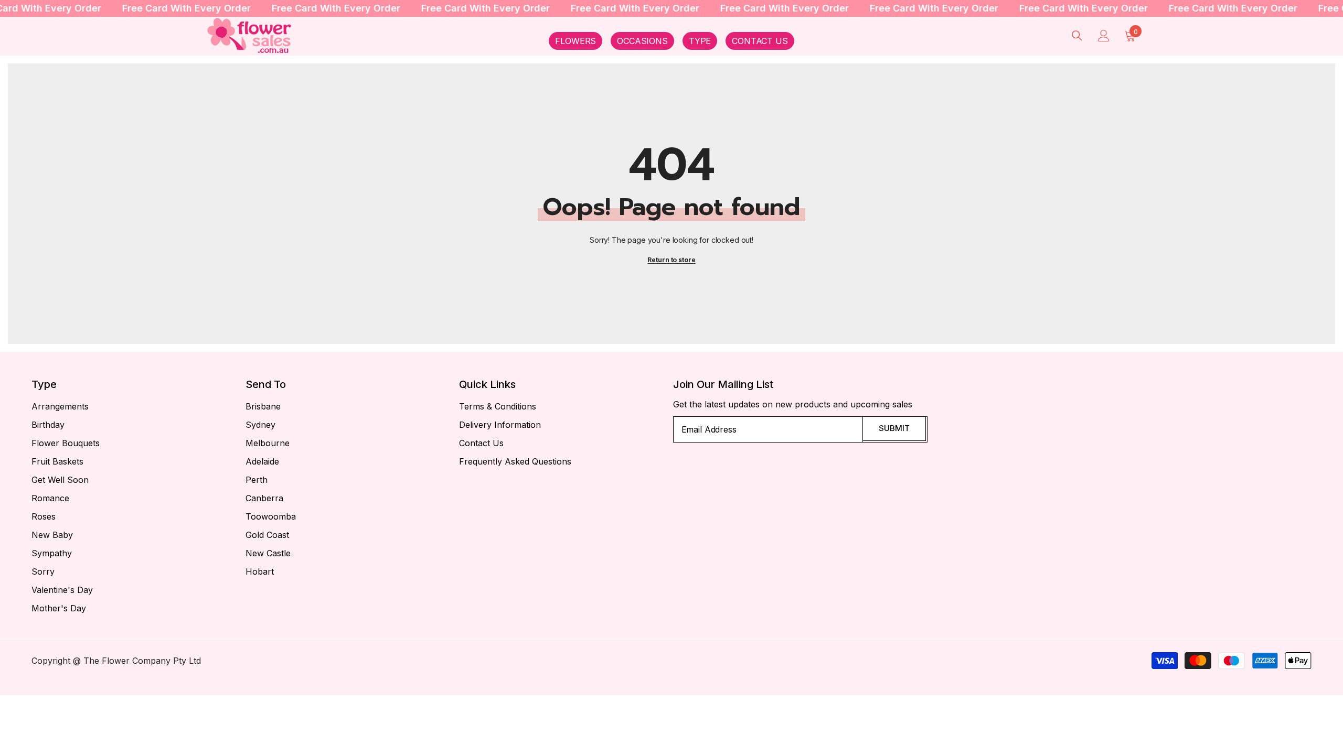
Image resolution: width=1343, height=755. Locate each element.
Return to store (671, 260)
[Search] (1077, 35)
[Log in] (1104, 35)
